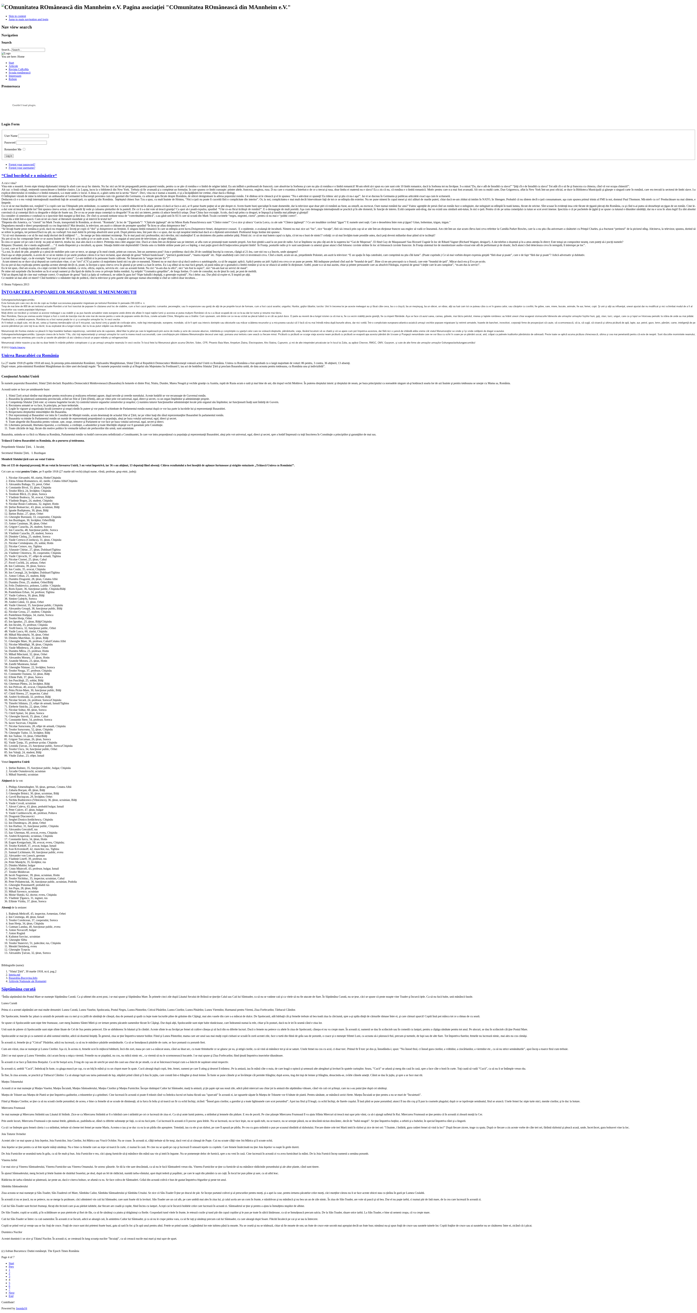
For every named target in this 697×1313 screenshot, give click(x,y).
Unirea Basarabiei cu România (30, 355)
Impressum (15, 75)
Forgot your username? (22, 167)
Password (9, 142)
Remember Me (12, 149)
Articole (13, 66)
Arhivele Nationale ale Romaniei (27, 981)
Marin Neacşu (17, 347)
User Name (10, 135)
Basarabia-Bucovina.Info (23, 977)
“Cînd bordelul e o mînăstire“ (29, 175)
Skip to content (17, 16)
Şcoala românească (19, 72)
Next (11, 1292)
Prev (11, 1266)
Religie (13, 79)
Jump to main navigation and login (28, 19)
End (11, 1296)
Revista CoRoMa (19, 69)
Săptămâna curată (18, 989)
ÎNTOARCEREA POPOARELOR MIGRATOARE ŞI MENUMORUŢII (68, 292)
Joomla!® (21, 1308)
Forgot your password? (22, 164)
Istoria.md (14, 974)
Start (11, 62)
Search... (6, 49)
